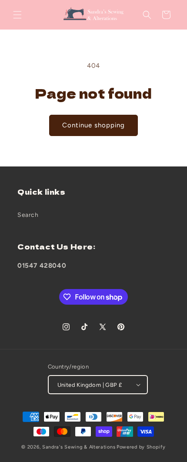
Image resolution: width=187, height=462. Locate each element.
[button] (17, 14)
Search (28, 215)
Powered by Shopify (141, 447)
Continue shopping (93, 125)
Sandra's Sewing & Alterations (78, 447)
